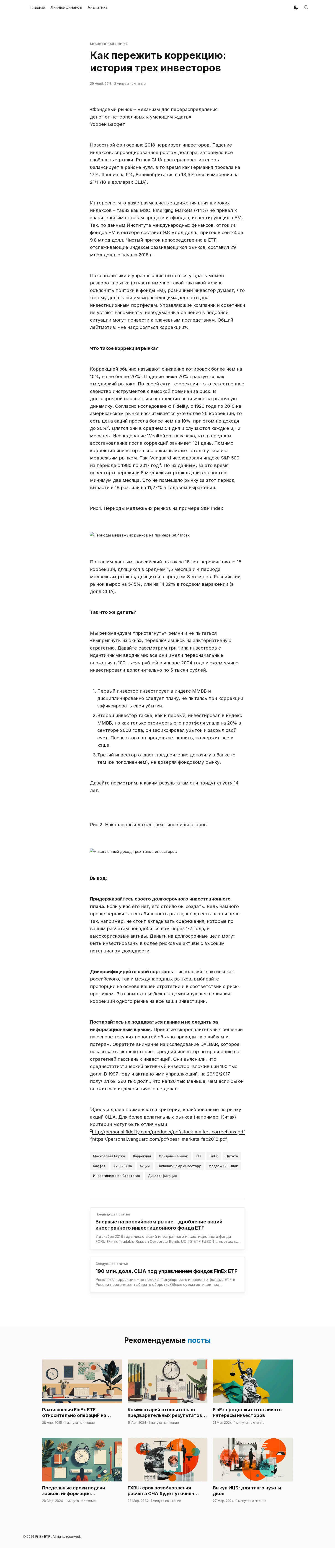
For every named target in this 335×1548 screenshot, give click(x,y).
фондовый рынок (173, 1156)
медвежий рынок (223, 1166)
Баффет (99, 1166)
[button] (296, 7)
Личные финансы (66, 7)
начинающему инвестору (179, 1166)
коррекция (142, 1156)
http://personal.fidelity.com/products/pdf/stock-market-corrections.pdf (168, 1132)
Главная (37, 7)
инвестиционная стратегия (116, 1176)
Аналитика (97, 7)
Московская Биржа (109, 44)
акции (145, 1166)
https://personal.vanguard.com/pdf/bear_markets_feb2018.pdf (159, 1139)
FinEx (213, 1156)
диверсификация (162, 1176)
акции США (122, 1166)
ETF (199, 1156)
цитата (232, 1156)
